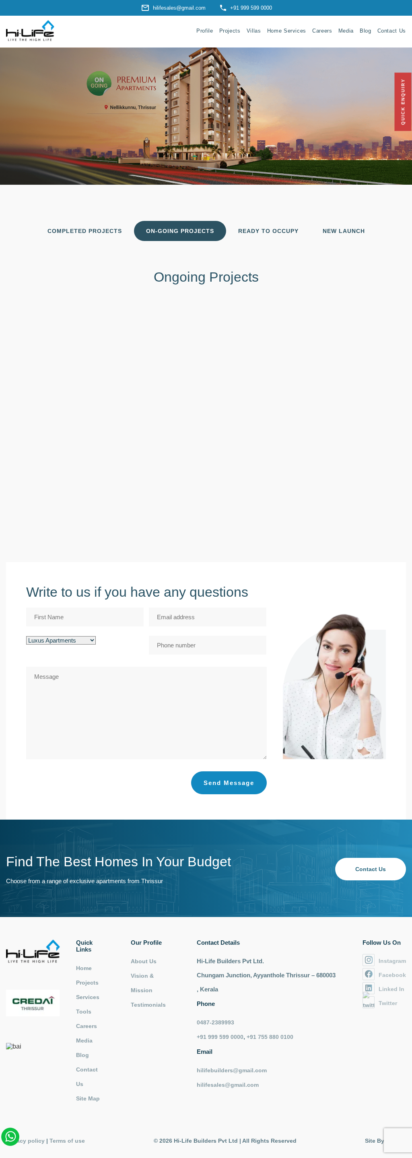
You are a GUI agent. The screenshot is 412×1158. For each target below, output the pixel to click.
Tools (83, 1011)
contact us (370, 869)
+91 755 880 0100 (270, 1037)
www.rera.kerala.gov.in (243, 536)
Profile (204, 31)
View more (257, 481)
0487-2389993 (215, 1022)
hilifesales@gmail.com (179, 8)
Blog (365, 31)
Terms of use (67, 1140)
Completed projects (84, 231)
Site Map (88, 1098)
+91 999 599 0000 (251, 8)
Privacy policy (25, 1140)
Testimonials (148, 1004)
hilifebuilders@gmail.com (232, 1070)
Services (87, 997)
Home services (286, 31)
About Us (144, 961)
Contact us (391, 31)
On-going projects (180, 231)
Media (346, 31)
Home (84, 968)
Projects (230, 31)
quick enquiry (403, 102)
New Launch (344, 231)
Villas (254, 31)
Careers (322, 31)
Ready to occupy (268, 231)
